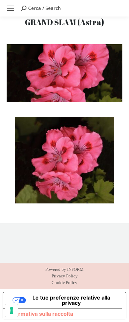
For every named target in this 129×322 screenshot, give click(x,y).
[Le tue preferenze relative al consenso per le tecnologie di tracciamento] (11, 310)
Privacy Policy (65, 275)
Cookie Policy (64, 282)
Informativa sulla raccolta (40, 313)
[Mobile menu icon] (11, 8)
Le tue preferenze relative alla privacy (71, 300)
